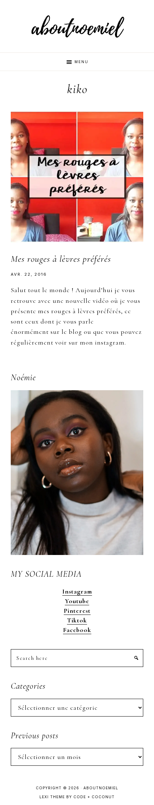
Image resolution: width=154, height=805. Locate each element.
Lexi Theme (52, 797)
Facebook (77, 630)
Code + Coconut (94, 797)
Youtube (77, 601)
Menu (81, 62)
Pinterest (77, 611)
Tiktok (77, 620)
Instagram (77, 591)
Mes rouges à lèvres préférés (61, 258)
